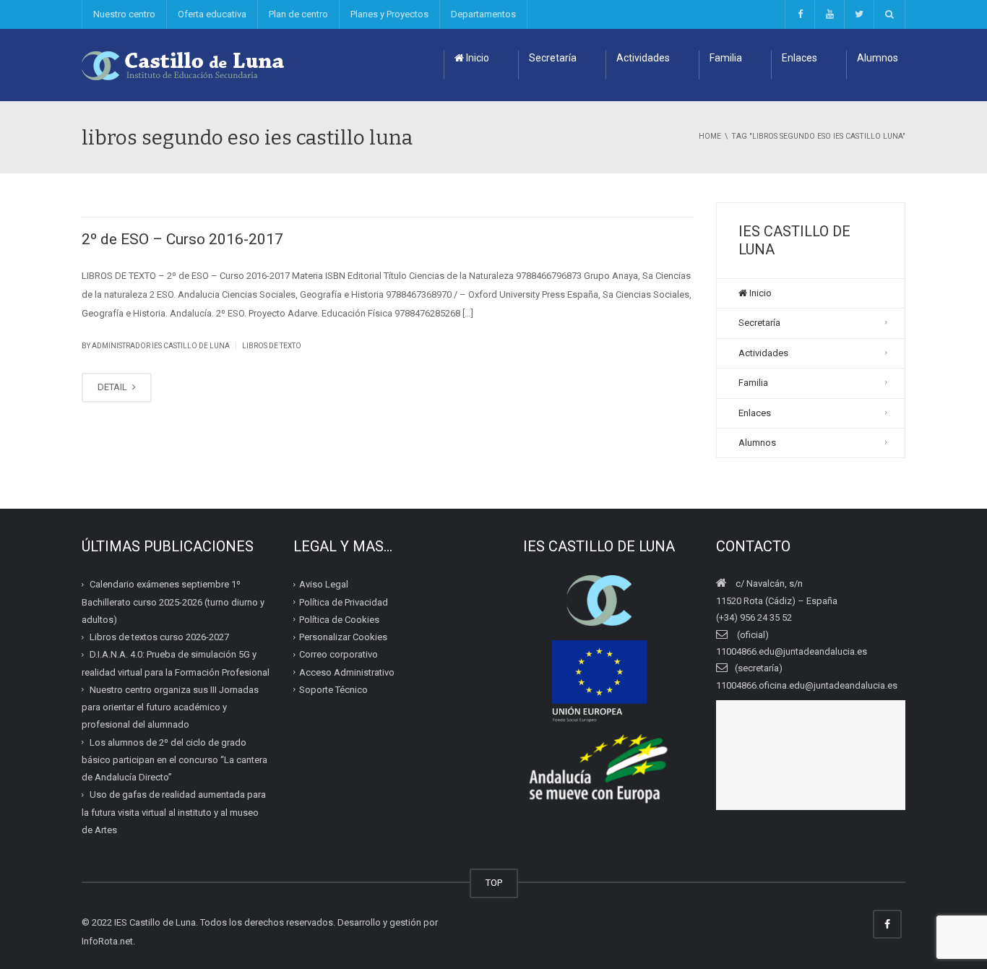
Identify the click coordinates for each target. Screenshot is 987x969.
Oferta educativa (212, 14)
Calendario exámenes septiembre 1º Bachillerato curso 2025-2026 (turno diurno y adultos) (173, 602)
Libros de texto (271, 346)
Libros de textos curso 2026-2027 (159, 637)
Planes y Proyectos (389, 14)
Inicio (476, 58)
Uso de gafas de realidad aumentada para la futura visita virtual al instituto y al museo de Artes (174, 812)
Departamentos (483, 14)
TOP (494, 882)
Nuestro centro (124, 14)
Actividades (643, 58)
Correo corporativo (338, 654)
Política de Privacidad (343, 601)
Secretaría (553, 58)
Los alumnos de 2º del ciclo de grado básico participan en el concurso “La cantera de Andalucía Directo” (174, 759)
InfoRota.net (107, 941)
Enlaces (799, 58)
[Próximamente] (829, 14)
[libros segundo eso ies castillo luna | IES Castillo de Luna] (183, 64)
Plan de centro (298, 14)
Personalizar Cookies (343, 637)
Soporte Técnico (333, 689)
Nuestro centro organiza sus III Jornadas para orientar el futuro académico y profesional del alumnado (170, 707)
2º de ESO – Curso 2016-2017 (182, 239)
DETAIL (113, 387)
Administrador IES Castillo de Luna (161, 346)
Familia (726, 58)
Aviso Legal (323, 584)
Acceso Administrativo (347, 671)
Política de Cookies (339, 619)
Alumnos (877, 58)
